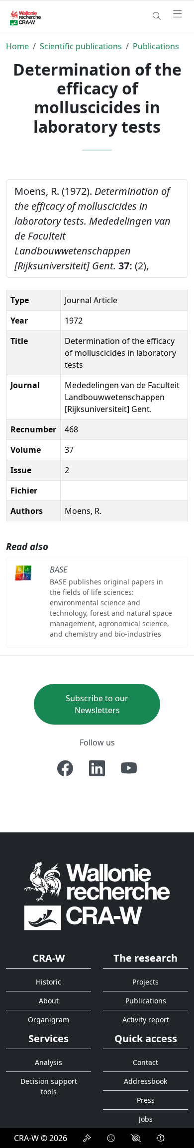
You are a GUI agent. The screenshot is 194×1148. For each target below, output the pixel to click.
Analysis (48, 1062)
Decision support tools (48, 1086)
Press (146, 1100)
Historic (48, 981)
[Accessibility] (136, 1138)
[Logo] (97, 895)
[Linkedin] (97, 768)
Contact (145, 1062)
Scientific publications (81, 46)
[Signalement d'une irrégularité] (161, 1138)
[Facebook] (65, 768)
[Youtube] (129, 768)
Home (17, 46)
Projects (145, 981)
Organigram (48, 1019)
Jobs (146, 1119)
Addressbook (145, 1081)
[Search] (156, 15)
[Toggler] (177, 14)
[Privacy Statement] (87, 1138)
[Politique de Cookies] (111, 1138)
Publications (156, 46)
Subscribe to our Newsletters (97, 704)
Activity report (145, 1019)
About (49, 1000)
